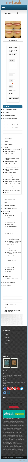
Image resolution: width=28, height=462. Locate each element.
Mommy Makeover (12, 231)
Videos (6, 307)
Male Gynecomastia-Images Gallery (13, 181)
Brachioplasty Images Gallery (12, 153)
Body (7, 213)
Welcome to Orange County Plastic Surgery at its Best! (12, 311)
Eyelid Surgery (11, 269)
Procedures (7, 211)
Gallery (6, 147)
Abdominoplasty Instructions (11, 109)
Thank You (7, 301)
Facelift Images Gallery (11, 174)
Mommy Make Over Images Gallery (13, 183)
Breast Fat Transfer (12, 244)
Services (6, 288)
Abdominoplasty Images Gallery (13, 149)
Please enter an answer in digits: (12, 89)
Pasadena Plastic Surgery (10, 205)
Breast (7, 236)
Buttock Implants (8, 138)
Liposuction (10, 228)
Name (11, 75)
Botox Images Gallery (10, 151)
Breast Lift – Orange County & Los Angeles (14, 253)
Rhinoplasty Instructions (10, 282)
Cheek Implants (11, 265)
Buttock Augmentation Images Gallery (12, 170)
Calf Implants (11, 220)
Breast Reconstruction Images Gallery (12, 164)
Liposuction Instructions (10, 199)
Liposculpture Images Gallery (12, 179)
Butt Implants (11, 217)
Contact (6, 141)
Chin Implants (11, 267)
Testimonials (7, 298)
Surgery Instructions (9, 295)
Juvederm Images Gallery (11, 177)
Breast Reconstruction (13, 258)
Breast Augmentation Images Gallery (12, 159)
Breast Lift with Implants (13, 255)
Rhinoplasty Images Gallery (12, 188)
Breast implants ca (12, 250)
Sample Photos (8, 285)
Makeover (7, 202)
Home (6, 196)
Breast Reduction (12, 260)
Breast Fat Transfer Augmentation (12, 247)
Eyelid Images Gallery (11, 172)
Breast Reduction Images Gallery (13, 167)
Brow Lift (6, 135)
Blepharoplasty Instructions (11, 118)
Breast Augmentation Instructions (12, 124)
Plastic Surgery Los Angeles (11, 208)
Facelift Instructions (9, 144)
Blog (6, 121)
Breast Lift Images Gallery (11, 161)
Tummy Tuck (10, 233)
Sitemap (6, 292)
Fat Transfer (10, 224)
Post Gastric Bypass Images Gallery (13, 186)
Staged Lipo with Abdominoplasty (13, 190)
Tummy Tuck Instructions (10, 304)
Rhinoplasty (10, 273)
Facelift (9, 271)
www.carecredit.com (7, 443)
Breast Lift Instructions (10, 132)
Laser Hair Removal (12, 226)
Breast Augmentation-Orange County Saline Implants (14, 242)
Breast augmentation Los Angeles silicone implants (13, 238)
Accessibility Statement (10, 115)
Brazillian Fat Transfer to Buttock (13, 156)
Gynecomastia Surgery (13, 278)
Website (11, 86)
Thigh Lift (8, 192)
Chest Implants (11, 222)
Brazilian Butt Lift (11, 215)
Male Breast (8, 276)
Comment (11, 60)
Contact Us (7, 349)
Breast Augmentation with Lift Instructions (11, 128)
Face (7, 263)
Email (11, 81)
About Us (7, 112)
